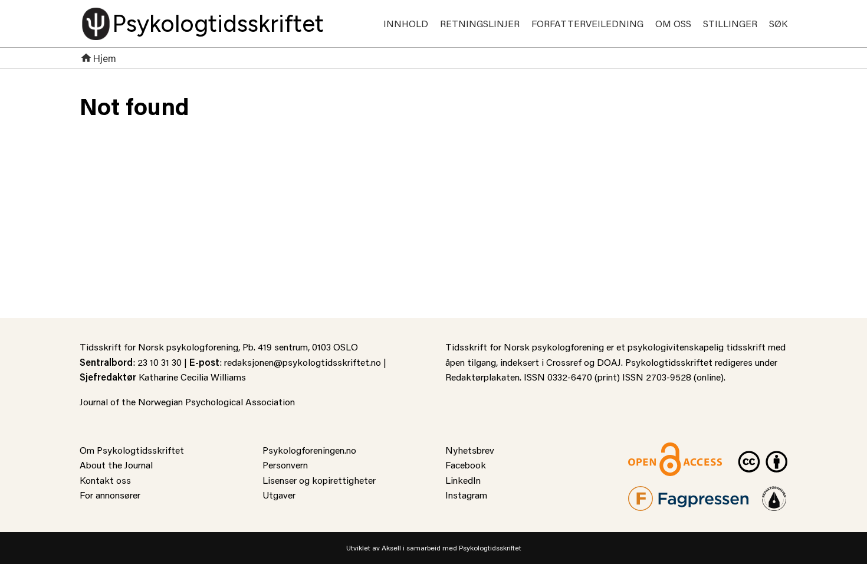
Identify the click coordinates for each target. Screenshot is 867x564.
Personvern (285, 464)
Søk (778, 23)
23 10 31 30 (159, 362)
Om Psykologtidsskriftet (132, 450)
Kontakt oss (105, 480)
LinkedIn (463, 480)
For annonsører (110, 494)
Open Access (655, 450)
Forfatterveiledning (587, 23)
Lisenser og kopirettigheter (319, 480)
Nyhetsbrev (469, 450)
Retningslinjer (480, 23)
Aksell (391, 547)
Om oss (673, 23)
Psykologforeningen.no (309, 450)
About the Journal (116, 464)
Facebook (465, 464)
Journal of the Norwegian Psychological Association (187, 401)
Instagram (466, 494)
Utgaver (278, 494)
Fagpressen (651, 493)
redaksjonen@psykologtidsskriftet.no (302, 362)
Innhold (405, 23)
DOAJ (609, 362)
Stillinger (730, 23)
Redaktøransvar (774, 493)
